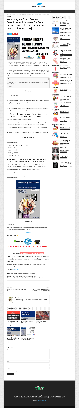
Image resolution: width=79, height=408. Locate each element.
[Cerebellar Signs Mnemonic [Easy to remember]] (55, 83)
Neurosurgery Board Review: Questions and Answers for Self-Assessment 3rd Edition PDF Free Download (26, 86)
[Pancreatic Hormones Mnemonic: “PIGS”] (55, 143)
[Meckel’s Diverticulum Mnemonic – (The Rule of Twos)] (55, 38)
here (63, 397)
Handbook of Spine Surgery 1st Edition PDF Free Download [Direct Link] (27, 322)
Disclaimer (33, 0)
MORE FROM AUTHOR (24, 308)
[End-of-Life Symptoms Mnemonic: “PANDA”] (55, 112)
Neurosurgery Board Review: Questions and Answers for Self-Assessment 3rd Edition (21, 274)
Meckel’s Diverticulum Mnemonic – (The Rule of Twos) (65, 37)
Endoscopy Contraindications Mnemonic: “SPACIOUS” (65, 126)
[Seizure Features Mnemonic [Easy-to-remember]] (55, 90)
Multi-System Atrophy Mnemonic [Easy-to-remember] (65, 119)
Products (66, 11)
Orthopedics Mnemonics (64, 45)
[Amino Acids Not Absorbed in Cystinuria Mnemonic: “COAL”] (55, 53)
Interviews (18, 11)
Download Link (28, 232)
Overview (10, 80)
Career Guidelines (32, 11)
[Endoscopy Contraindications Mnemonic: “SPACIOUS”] (55, 127)
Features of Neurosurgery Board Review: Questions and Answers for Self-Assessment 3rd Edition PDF (28, 82)
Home (8, 11)
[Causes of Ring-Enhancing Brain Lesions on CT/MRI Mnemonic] (55, 165)
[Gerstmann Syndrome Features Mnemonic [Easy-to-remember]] (55, 75)
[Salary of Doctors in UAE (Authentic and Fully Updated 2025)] (55, 30)
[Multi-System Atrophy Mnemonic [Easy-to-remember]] (55, 120)
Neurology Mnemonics (63, 62)
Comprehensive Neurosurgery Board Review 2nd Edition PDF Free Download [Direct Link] (27, 338)
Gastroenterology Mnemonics (64, 39)
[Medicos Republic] (39, 6)
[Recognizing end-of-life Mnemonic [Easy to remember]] (55, 105)
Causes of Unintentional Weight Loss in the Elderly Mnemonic (65, 96)
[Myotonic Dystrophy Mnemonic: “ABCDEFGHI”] (55, 68)
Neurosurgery (12, 14)
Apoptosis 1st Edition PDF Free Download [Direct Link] (16, 290)
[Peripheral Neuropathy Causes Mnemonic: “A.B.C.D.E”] (55, 61)
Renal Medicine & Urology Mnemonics (64, 55)
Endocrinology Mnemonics (64, 143)
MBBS (12, 11)
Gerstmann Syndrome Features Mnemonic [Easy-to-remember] (66, 74)
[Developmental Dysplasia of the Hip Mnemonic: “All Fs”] (55, 45)
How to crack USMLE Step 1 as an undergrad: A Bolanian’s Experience (66, 22)
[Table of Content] (47, 79)
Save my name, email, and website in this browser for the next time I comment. (23, 371)
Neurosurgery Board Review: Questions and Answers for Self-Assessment (22, 273)
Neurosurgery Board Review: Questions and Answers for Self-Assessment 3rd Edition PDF (22, 276)
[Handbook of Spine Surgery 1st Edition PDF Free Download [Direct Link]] (28, 315)
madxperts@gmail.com (41, 400)
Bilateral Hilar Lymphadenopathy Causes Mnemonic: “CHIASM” (66, 149)
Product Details (11, 83)
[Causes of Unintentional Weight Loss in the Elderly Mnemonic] (55, 97)
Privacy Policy (28, 0)
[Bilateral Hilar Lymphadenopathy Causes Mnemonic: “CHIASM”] (55, 150)
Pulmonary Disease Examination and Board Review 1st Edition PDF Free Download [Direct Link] (40, 290)
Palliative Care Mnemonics (64, 99)
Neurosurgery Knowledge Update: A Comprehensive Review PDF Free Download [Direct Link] (13, 338)
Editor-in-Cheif (18, 297)
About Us (18, 0)
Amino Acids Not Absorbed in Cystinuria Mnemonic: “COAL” (66, 52)
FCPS (23, 11)
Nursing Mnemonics (51, 11)
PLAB (26, 11)
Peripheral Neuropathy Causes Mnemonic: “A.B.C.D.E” (65, 60)
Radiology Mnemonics (63, 157)
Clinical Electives (60, 11)
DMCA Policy (38, 0)
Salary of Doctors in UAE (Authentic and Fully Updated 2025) (65, 30)
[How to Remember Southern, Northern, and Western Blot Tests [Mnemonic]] (55, 134)
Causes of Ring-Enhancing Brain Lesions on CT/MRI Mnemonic (66, 164)
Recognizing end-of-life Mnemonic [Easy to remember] (65, 104)
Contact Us (23, 0)
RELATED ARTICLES (12, 308)
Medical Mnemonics (41, 11)
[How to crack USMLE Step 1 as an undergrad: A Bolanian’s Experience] (55, 23)
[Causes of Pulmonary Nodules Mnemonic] (55, 157)
